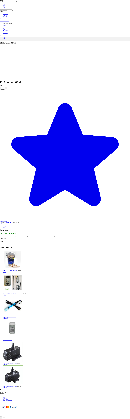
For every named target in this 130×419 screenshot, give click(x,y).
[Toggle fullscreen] (3, 417)
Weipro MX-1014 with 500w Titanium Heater (13, 293)
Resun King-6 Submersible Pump (10, 386)
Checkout (6, 21)
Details (4, 272)
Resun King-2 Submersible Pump (10, 363)
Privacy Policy (6, 399)
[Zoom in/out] (4, 417)
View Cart (2, 21)
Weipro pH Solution (7, 340)
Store (4, 397)
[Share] (1, 417)
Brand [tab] (4, 227)
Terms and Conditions (7, 400)
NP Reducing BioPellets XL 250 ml (10, 270)
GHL (11, 222)
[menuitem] (4, 4)
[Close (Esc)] (0, 417)
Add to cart (3, 89)
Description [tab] (5, 226)
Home (4, 395)
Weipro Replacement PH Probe (9, 317)
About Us (5, 398)
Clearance (7, 222)
